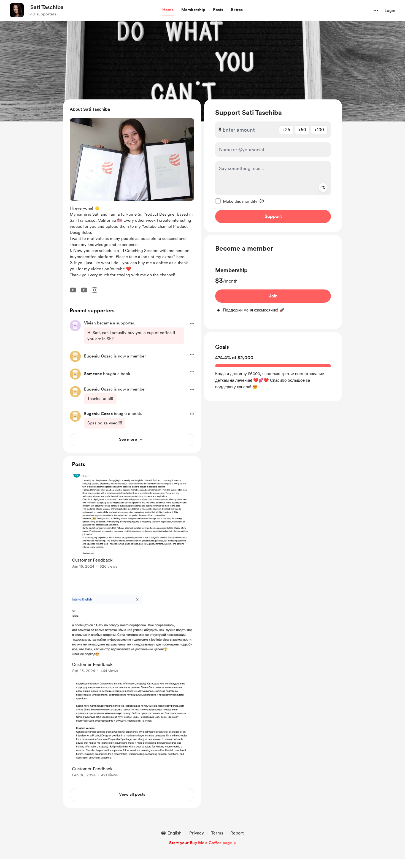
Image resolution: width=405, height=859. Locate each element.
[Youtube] (73, 290)
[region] (273, 165)
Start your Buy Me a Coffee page (200, 842)
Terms (217, 833)
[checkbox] (236, 201)
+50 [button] (302, 129)
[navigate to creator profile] (17, 10)
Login (390, 10)
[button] (168, 10)
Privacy (196, 833)
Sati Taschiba (47, 7)
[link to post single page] (132, 522)
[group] (273, 289)
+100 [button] (319, 129)
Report (237, 833)
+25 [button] (286, 129)
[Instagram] (94, 290)
